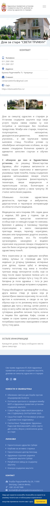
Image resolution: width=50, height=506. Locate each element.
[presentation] (5, 104)
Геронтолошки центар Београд (22, 452)
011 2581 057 (8, 64)
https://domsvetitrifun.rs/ (13, 89)
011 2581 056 (8, 61)
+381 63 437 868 (16, 487)
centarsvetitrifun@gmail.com (15, 80)
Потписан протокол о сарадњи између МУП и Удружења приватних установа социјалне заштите (26, 404)
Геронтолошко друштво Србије (22, 445)
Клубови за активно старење (21, 448)
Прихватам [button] (40, 501)
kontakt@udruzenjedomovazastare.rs (26, 490)
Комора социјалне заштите (20, 468)
